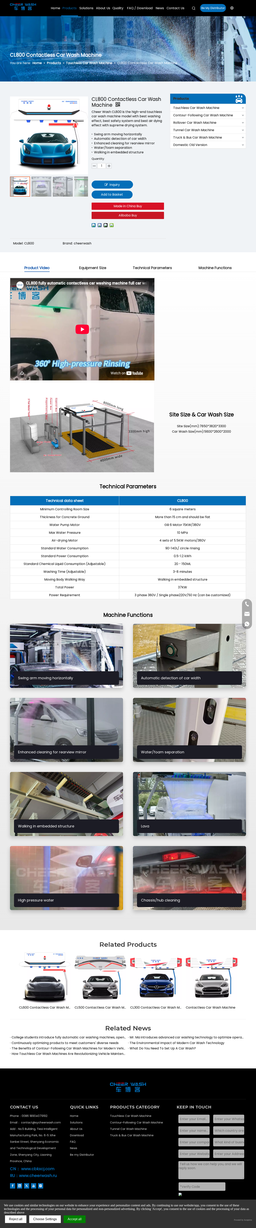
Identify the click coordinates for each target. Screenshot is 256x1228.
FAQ (73, 1142)
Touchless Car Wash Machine (196, 108)
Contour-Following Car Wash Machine (203, 115)
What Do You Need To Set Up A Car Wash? (163, 1048)
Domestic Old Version (190, 145)
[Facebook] (12, 1186)
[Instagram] (40, 1186)
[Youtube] (33, 1186)
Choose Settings (45, 1219)
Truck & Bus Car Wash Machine (197, 137)
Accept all (75, 1219)
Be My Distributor (213, 8)
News (73, 1148)
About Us (76, 1129)
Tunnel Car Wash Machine (193, 130)
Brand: (68, 243)
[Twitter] (26, 1186)
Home (74, 1116)
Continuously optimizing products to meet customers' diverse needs (65, 1043)
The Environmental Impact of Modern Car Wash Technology (177, 1043)
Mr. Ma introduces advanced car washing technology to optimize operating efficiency (187, 1037)
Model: (18, 243)
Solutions (76, 1122)
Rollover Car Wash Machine (194, 122)
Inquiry (114, 184)
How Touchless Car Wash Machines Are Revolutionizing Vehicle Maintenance (69, 1053)
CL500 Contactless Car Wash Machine (100, 1007)
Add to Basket (112, 194)
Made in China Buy (128, 206)
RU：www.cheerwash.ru (33, 1175)
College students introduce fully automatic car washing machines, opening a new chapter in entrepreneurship (69, 1037)
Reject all (15, 1219)
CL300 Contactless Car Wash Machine (156, 1007)
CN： (15, 1169)
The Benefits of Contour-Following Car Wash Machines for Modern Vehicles (69, 1048)
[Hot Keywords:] (193, 8)
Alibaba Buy (128, 215)
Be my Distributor (82, 1155)
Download (77, 1135)
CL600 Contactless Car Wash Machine (45, 1007)
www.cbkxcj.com (37, 1169)
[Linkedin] (19, 1186)
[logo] (128, 1087)
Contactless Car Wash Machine (210, 1007)
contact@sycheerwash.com (41, 1122)
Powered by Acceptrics (243, 1220)
